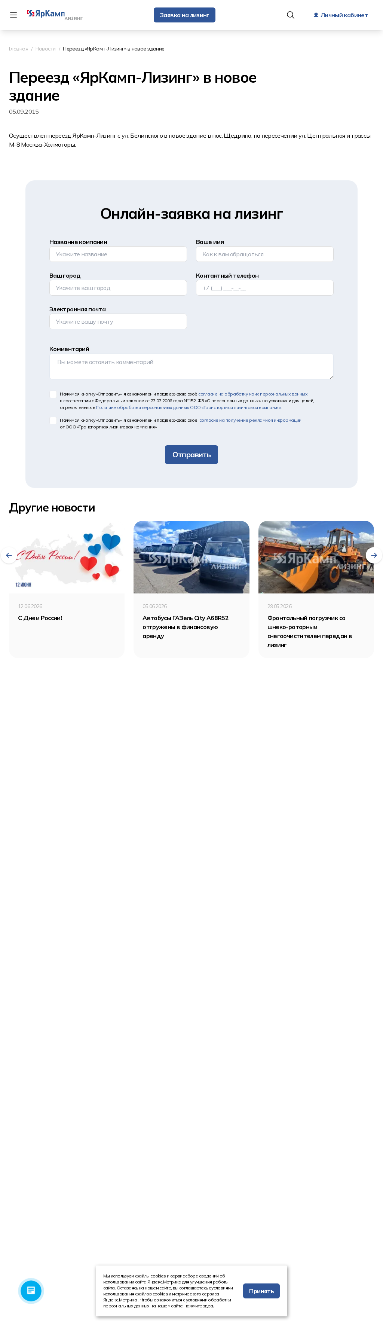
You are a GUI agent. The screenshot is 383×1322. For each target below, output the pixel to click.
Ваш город (64, 275)
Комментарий (69, 348)
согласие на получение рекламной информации (249, 420)
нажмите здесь (199, 1306)
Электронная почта (77, 309)
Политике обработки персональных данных (188, 407)
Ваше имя (210, 241)
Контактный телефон (227, 275)
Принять (261, 1291)
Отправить (191, 454)
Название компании (78, 241)
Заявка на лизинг (184, 15)
